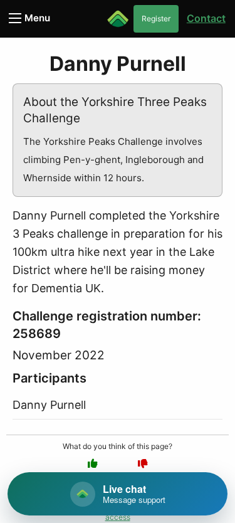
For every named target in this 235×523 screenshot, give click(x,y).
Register (156, 18)
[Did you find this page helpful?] (93, 463)
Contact (206, 18)
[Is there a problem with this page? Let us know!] (143, 463)
